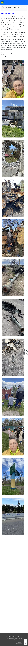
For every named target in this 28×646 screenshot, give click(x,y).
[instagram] (26, 353)
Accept (19, 642)
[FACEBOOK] (26, 350)
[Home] (2, 6)
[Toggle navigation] (25, 2)
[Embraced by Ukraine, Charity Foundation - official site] (2, 2)
